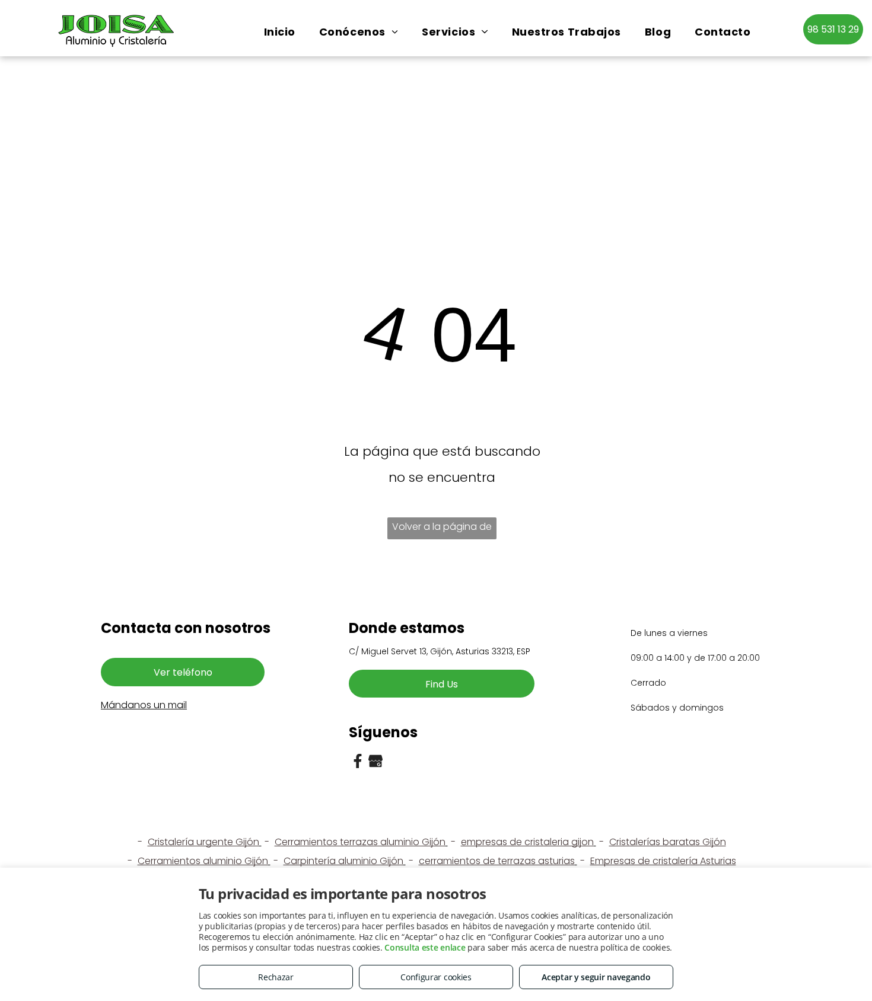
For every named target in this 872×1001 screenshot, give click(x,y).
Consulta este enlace (424, 947)
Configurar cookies (436, 977)
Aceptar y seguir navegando (596, 977)
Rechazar (276, 977)
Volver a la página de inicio (442, 529)
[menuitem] (279, 32)
